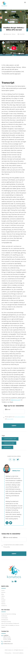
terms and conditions (20, 416)
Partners (3, 603)
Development (4, 619)
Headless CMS (9, 443)
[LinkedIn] (12, 581)
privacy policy (10, 419)
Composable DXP (10, 439)
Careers (3, 601)
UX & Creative (4, 617)
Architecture (4, 615)
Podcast (3, 600)
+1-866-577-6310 (7, 641)
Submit (14, 425)
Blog (2, 594)
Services (3, 592)
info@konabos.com (8, 643)
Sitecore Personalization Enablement (10, 623)
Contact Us (4, 605)
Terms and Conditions (18, 653)
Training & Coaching (6, 621)
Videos (3, 596)
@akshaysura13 (16, 400)
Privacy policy (8, 653)
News (2, 598)
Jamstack (7, 447)
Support (3, 627)
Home (2, 590)
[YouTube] (15, 581)
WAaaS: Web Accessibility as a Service (10, 625)
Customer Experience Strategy (8, 614)
